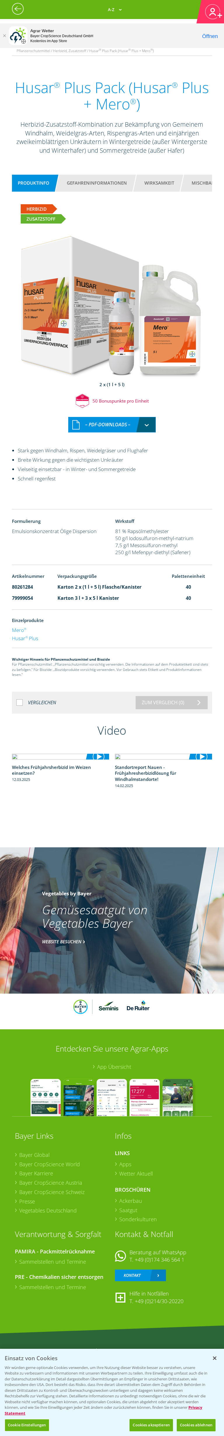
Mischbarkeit (207, 183)
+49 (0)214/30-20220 (159, 1301)
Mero (19, 630)
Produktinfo (33, 183)
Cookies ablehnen (196, 1425)
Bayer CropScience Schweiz (52, 1191)
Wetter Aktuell (136, 1173)
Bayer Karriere (36, 1173)
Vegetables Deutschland (48, 1210)
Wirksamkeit (159, 183)
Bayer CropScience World (49, 1164)
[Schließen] (4, 35)
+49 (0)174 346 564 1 (159, 1259)
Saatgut (128, 1210)
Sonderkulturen (138, 1219)
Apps (125, 1164)
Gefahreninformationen (97, 183)
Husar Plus (25, 638)
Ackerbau (130, 1200)
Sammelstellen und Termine (52, 1261)
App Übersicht (114, 1066)
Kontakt (132, 1275)
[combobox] (112, 424)
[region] (112, 1392)
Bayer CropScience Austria (50, 1182)
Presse (27, 1201)
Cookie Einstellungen (27, 1425)
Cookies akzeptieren (151, 1425)
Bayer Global (34, 1154)
